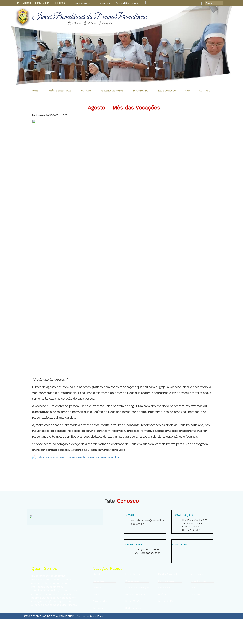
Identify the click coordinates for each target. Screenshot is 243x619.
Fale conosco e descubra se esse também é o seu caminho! (78, 457)
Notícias (162, 594)
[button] (59, 90)
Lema (96, 594)
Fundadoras (99, 581)
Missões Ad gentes (135, 594)
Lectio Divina (132, 574)
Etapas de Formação (137, 587)
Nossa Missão (133, 601)
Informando (197, 574)
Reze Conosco (199, 581)
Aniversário (164, 587)
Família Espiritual (167, 574)
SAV (193, 587)
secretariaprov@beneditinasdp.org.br (120, 3)
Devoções (98, 608)
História (97, 574)
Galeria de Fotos (167, 601)
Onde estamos (133, 608)
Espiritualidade (101, 601)
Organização (132, 581)
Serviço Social (166, 581)
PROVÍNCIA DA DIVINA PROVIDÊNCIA (41, 3)
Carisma (97, 587)
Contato (195, 594)
